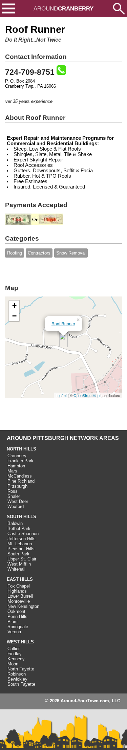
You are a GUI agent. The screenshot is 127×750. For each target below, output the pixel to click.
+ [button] (14, 305)
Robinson (16, 674)
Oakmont (16, 611)
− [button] (14, 316)
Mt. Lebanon (19, 543)
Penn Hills (17, 616)
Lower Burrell (20, 596)
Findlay (14, 653)
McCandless (19, 476)
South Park (18, 553)
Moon (12, 663)
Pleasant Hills (21, 548)
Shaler (13, 496)
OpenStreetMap (86, 395)
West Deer (17, 501)
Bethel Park (18, 528)
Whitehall (16, 569)
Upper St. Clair (21, 558)
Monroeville (18, 601)
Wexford (15, 506)
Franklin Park (20, 460)
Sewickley (17, 679)
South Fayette (21, 684)
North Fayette (20, 668)
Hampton (16, 465)
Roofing (14, 253)
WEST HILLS (20, 641)
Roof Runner (63, 323)
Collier (13, 648)
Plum (12, 621)
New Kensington (23, 606)
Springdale (17, 626)
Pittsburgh (17, 486)
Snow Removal (71, 253)
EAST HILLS (20, 579)
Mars (12, 470)
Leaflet (61, 395)
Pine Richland (21, 481)
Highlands (17, 591)
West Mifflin (19, 564)
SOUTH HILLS (21, 516)
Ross (12, 491)
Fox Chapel (18, 586)
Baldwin (15, 523)
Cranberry (16, 455)
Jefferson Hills (21, 538)
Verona (14, 631)
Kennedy (16, 658)
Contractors (39, 253)
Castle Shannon (23, 533)
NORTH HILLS (21, 448)
